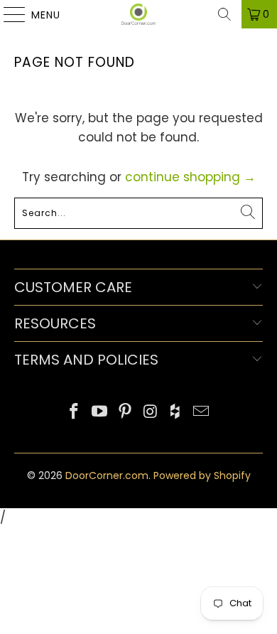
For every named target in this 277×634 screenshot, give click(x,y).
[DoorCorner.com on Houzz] (176, 412)
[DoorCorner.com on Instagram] (150, 412)
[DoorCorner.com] (139, 14)
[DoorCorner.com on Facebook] (74, 412)
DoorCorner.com (106, 475)
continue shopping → (190, 177)
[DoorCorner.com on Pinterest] (125, 412)
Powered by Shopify (202, 475)
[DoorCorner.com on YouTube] (100, 412)
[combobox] (139, 213)
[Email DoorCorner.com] (201, 412)
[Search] (224, 14)
